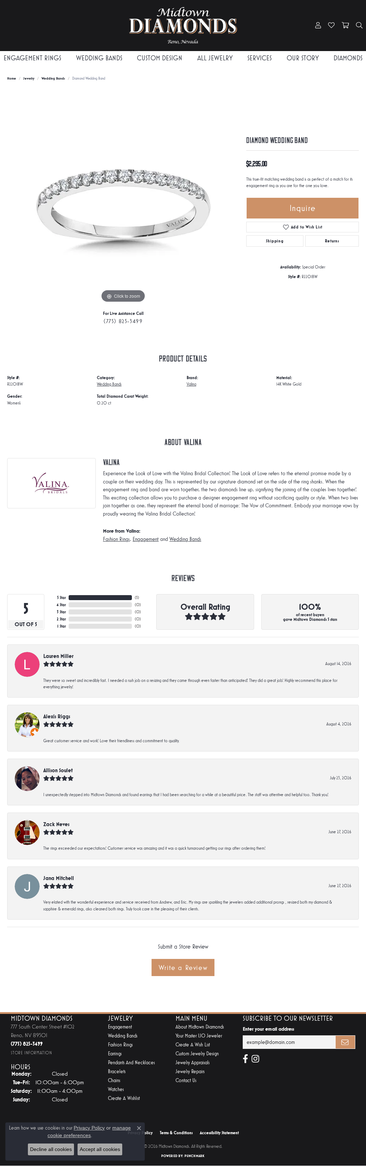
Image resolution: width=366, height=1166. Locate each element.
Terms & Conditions (176, 1132)
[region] (123, 197)
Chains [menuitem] (114, 1080)
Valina (191, 384)
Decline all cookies (51, 1149)
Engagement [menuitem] (120, 1027)
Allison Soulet (58, 770)
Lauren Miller (58, 656)
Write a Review (183, 967)
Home (11, 78)
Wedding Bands (99, 58)
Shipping (274, 240)
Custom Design (159, 58)
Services (259, 58)
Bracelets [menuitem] (116, 1072)
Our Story (303, 58)
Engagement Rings (32, 58)
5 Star (61, 597)
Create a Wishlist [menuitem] (124, 1098)
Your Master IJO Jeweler (198, 1036)
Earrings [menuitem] (115, 1054)
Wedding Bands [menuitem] (122, 1036)
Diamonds (347, 58)
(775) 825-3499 (123, 321)
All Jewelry (215, 58)
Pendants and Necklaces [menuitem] (131, 1063)
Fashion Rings (116, 539)
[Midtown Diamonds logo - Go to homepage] (183, 25)
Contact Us (185, 1080)
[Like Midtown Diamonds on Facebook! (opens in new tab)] (245, 1059)
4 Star (61, 604)
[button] (318, 25)
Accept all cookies (100, 1149)
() (137, 597)
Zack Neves (56, 824)
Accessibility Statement (219, 1132)
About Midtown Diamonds (199, 1027)
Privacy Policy (89, 1128)
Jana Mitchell (58, 878)
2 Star (61, 619)
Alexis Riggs (56, 716)
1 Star (61, 626)
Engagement (146, 539)
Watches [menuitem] (116, 1089)
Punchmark (194, 1156)
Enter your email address (268, 1029)
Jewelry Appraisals (192, 1063)
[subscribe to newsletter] (345, 1042)
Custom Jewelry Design (197, 1054)
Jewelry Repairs (189, 1072)
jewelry (28, 78)
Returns (332, 240)
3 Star (61, 611)
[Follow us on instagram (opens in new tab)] (255, 1059)
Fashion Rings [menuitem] (120, 1045)
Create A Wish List (192, 1045)
